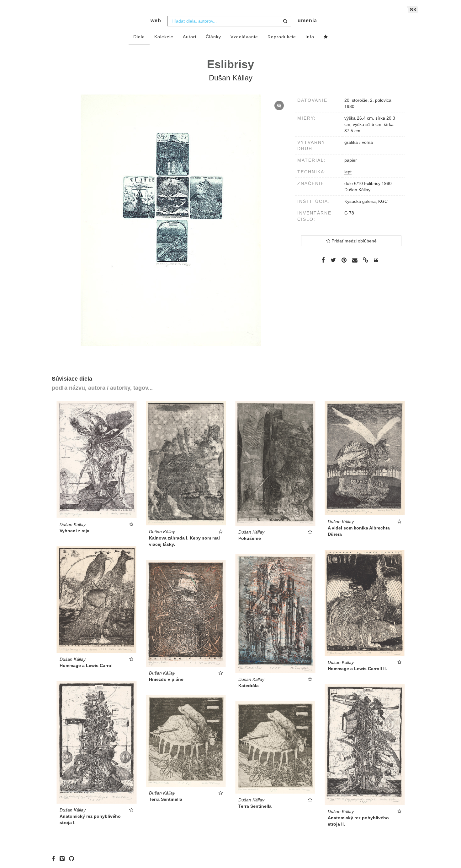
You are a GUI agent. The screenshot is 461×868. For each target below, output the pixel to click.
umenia (307, 20)
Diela (139, 36)
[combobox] (229, 21)
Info (309, 36)
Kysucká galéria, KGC (366, 201)
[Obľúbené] (326, 37)
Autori (189, 36)
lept (348, 171)
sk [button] (413, 9)
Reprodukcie (282, 36)
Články (213, 36)
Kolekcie (163, 36)
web (156, 20)
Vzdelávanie (244, 36)
